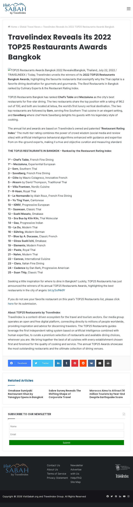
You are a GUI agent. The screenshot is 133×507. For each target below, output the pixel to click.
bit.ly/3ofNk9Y (56, 290)
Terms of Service (56, 473)
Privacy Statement (57, 477)
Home (13, 26)
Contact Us (53, 465)
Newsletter (76, 465)
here (11, 303)
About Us (52, 469)
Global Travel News (30, 26)
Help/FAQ (76, 477)
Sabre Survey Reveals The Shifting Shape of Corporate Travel (65, 394)
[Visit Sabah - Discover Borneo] (14, 8)
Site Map (75, 481)
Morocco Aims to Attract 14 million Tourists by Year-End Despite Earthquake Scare (107, 394)
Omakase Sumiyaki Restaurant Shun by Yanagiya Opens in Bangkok (25, 394)
